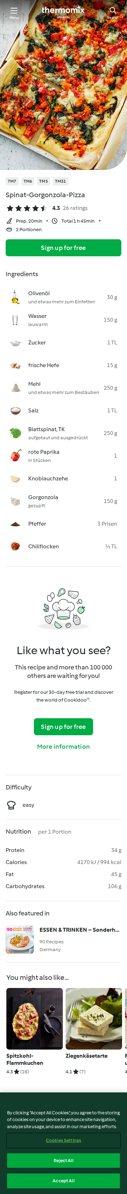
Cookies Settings (63, 1140)
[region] (63, 1143)
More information (63, 746)
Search (113, 17)
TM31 (60, 181)
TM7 (12, 181)
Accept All (63, 1180)
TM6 (28, 181)
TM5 (43, 181)
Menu (14, 17)
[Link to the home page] (63, 13)
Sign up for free (63, 248)
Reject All (63, 1160)
